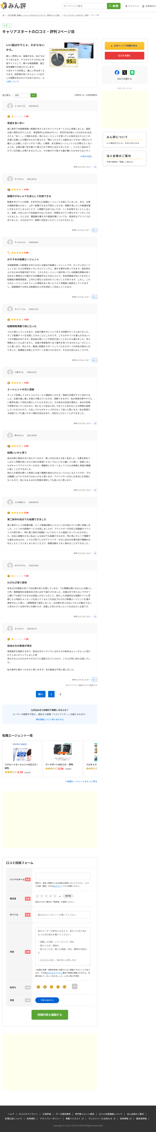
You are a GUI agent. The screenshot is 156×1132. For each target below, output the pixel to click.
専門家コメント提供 (84, 1113)
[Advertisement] (49, 819)
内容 (12, 951)
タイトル (14, 914)
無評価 (68, 896)
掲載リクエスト (73, 1118)
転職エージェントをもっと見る (82, 781)
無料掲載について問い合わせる (50, 719)
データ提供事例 (63, 1113)
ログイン (57, 886)
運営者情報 (141, 1118)
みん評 (13, 6)
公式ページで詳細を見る (125, 45)
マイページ (133, 5)
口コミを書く (124, 55)
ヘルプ (11, 1113)
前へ (40, 694)
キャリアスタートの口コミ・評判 (76, 15)
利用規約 (31, 1118)
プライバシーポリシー (50, 1118)
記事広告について (13, 1118)
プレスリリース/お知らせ (100, 1118)
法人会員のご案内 (135, 1113)
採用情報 (124, 1118)
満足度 (13, 898)
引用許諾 (47, 1113)
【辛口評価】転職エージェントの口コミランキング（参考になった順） (34, 15)
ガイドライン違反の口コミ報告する (82, 685)
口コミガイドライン (54, 972)
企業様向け (150, 5)
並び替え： (7, 95)
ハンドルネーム (17, 879)
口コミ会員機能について (110, 1113)
